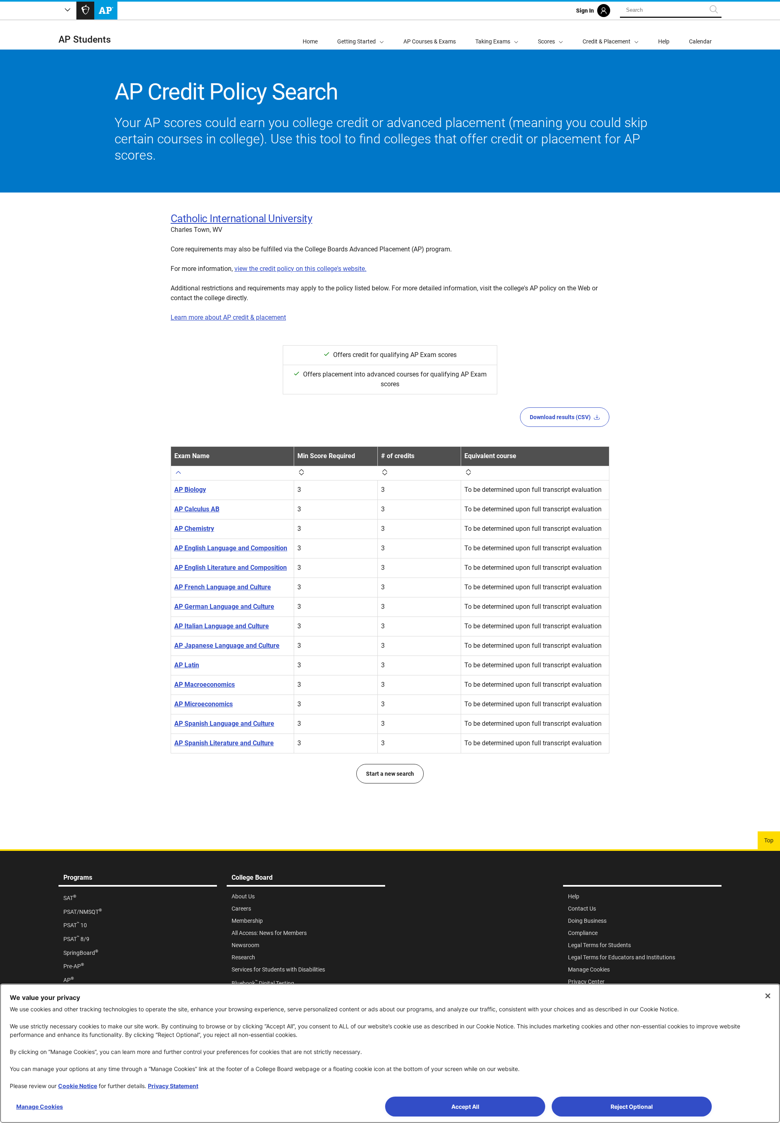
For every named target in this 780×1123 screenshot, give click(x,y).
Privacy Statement (173, 1085)
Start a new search (390, 773)
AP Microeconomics (203, 704)
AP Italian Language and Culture (221, 626)
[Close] (768, 996)
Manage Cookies (39, 1106)
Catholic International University (241, 218)
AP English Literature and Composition (230, 567)
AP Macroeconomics (204, 684)
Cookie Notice (77, 1085)
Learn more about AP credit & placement (228, 317)
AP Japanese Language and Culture (227, 645)
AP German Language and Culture (224, 606)
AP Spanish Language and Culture (224, 723)
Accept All (465, 1106)
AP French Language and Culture (222, 587)
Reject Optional (632, 1106)
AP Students (84, 39)
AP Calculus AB (196, 509)
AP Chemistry (194, 528)
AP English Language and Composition (230, 548)
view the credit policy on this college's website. (300, 269)
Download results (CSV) (560, 417)
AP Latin (186, 665)
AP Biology (190, 489)
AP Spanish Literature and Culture (224, 743)
